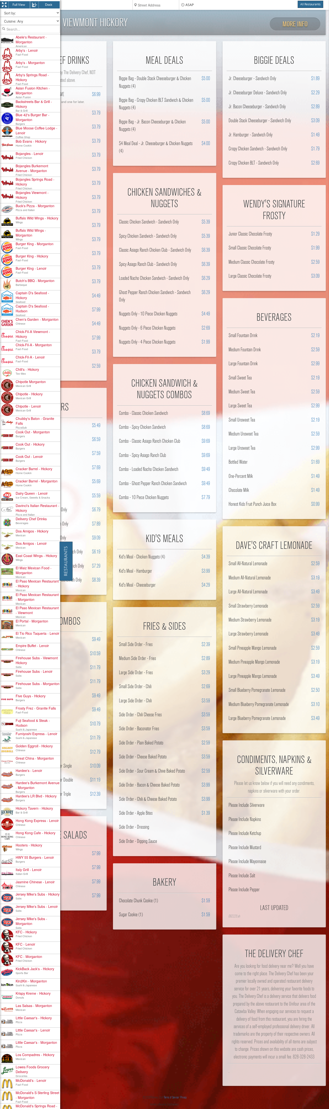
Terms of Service (171, 1097)
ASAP (189, 5)
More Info (295, 24)
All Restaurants (310, 4)
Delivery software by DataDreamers (164, 1104)
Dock (48, 4)
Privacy (183, 1097)
